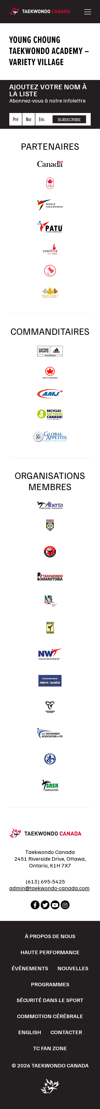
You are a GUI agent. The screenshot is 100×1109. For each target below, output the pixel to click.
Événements (30, 967)
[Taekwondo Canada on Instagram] (65, 904)
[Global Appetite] (50, 440)
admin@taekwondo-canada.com (49, 887)
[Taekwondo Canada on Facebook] (35, 904)
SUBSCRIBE (69, 119)
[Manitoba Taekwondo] (50, 576)
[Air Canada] (50, 376)
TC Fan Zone (50, 1047)
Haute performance (50, 951)
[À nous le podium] (50, 296)
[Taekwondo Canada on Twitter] (45, 904)
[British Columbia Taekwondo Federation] (50, 525)
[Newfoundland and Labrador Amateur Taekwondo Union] (50, 628)
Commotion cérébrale (50, 1015)
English (29, 1031)
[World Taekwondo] (50, 208)
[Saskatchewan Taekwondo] (50, 785)
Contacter (66, 1031)
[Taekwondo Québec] (50, 759)
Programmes (50, 983)
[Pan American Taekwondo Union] (50, 229)
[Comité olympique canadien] (50, 186)
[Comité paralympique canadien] (50, 274)
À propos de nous (50, 935)
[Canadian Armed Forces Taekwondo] (50, 552)
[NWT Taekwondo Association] (50, 654)
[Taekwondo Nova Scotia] (50, 681)
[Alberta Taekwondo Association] (50, 506)
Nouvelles (72, 967)
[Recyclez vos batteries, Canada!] (50, 418)
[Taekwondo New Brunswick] (50, 601)
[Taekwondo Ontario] (50, 707)
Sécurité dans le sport (50, 999)
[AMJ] (50, 396)
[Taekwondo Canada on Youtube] (55, 904)
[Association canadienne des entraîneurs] (50, 252)
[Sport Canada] (50, 164)
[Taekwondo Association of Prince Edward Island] (50, 733)
